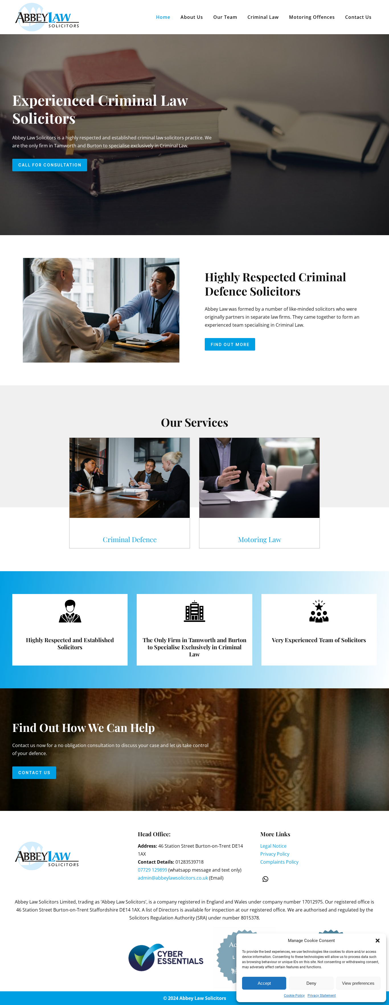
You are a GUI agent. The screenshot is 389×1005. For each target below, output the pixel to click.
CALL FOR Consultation (49, 164)
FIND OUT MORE (230, 344)
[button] (377, 940)
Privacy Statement (322, 996)
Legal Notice (273, 846)
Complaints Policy (279, 862)
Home (163, 17)
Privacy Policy (274, 854)
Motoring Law (259, 539)
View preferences (358, 983)
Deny (311, 983)
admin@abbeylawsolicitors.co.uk (173, 878)
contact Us (34, 772)
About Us (192, 17)
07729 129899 (152, 870)
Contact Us (358, 17)
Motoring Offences (312, 17)
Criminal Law (263, 17)
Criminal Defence (130, 539)
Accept (264, 983)
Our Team (225, 17)
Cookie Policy (294, 996)
